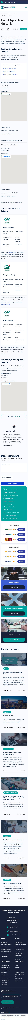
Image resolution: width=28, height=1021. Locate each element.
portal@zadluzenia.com (15, 935)
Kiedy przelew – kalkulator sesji (11, 512)
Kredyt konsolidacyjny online (11, 495)
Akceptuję (3, 1019)
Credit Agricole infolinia (9, 71)
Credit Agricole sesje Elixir (9, 68)
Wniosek (21, 529)
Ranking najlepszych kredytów (11, 996)
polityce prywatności (21, 1016)
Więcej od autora (7, 445)
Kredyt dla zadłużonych (10, 492)
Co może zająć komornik (10, 515)
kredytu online (12, 252)
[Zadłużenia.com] (8, 7)
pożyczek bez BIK (5, 304)
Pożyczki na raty (8, 504)
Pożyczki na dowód (8, 498)
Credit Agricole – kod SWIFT (10, 74)
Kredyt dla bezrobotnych (10, 506)
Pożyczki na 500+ (8, 509)
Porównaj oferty (7, 1002)
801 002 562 (12, 2)
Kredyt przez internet (9, 501)
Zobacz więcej (14, 587)
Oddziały (23, 29)
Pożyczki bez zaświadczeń (11, 518)
